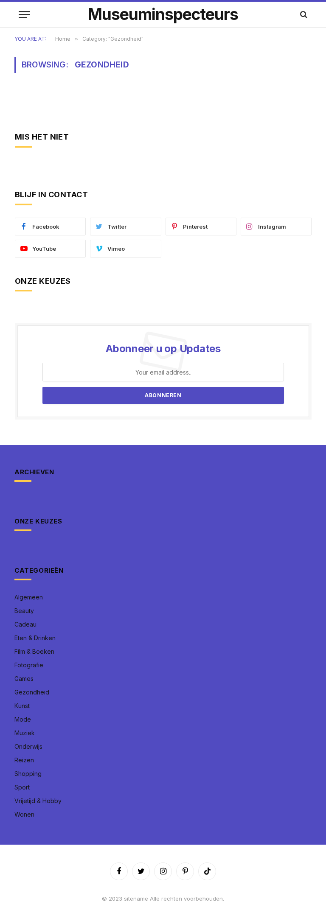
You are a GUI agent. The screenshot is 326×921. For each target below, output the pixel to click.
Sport (22, 787)
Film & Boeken (34, 651)
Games (24, 678)
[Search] (302, 14)
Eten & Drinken (35, 637)
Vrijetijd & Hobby (38, 800)
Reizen (24, 760)
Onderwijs (28, 746)
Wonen (24, 814)
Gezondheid (31, 692)
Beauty (24, 610)
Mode (22, 719)
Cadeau (25, 624)
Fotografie (28, 665)
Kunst (22, 705)
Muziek (24, 732)
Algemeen (28, 597)
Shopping (28, 773)
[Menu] (24, 14)
